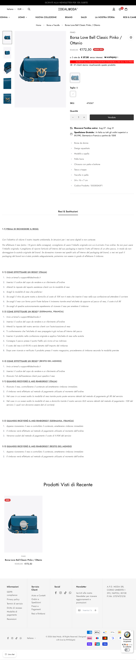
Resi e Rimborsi (38, 613)
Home (38, 25)
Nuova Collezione (46, 17)
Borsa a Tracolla (53, 25)
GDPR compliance (12, 593)
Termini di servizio (15, 603)
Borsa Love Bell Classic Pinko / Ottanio (23, 559)
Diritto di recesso (14, 607)
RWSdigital (70, 639)
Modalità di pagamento (12, 613)
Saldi (84, 17)
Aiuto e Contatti (38, 595)
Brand (68, 17)
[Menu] (131, 631)
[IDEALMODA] (68, 9)
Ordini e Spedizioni (36, 601)
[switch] (127, 649)
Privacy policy (13, 599)
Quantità (74, 111)
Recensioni (11, 619)
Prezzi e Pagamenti (36, 608)
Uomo (21, 17)
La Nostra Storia (105, 17)
